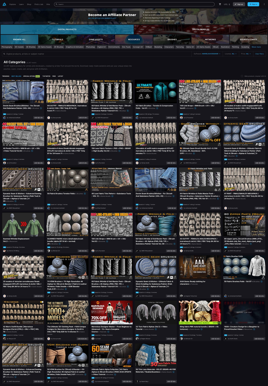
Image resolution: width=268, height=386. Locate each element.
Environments (114, 47)
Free (54, 76)
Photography (7, 47)
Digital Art (101, 47)
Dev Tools (126, 47)
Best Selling (16, 76)
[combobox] (134, 4)
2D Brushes (58, 47)
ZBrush (215, 47)
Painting (235, 47)
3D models (19, 47)
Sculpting (245, 47)
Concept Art (138, 47)
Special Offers (31, 76)
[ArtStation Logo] (4, 4)
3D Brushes (30, 47)
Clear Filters (259, 54)
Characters (169, 47)
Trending (5, 76)
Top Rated (46, 76)
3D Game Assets (45, 47)
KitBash (149, 47)
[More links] (264, 4)
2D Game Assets (203, 47)
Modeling (158, 47)
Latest (60, 76)
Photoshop (90, 47)
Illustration (225, 47)
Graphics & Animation (74, 47)
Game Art (190, 47)
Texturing (180, 47)
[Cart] (220, 4)
